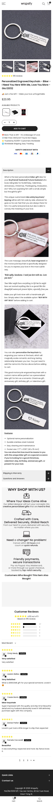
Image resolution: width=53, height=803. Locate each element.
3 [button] (27, 760)
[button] (7, 66)
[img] (7, 650)
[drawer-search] (43, 3)
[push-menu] (4, 3)
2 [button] (23, 760)
